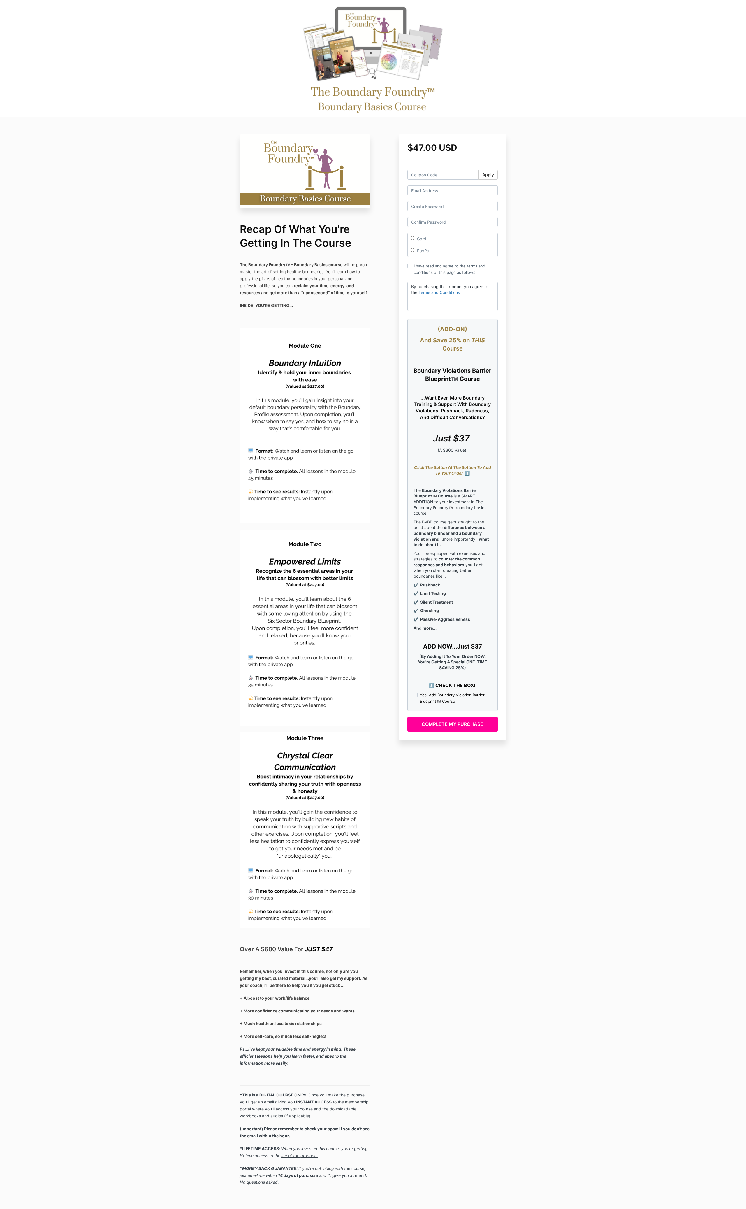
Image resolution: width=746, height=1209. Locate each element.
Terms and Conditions (439, 292)
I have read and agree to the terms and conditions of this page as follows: (449, 269)
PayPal (423, 250)
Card (421, 238)
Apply (488, 174)
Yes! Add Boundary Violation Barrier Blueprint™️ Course (452, 698)
